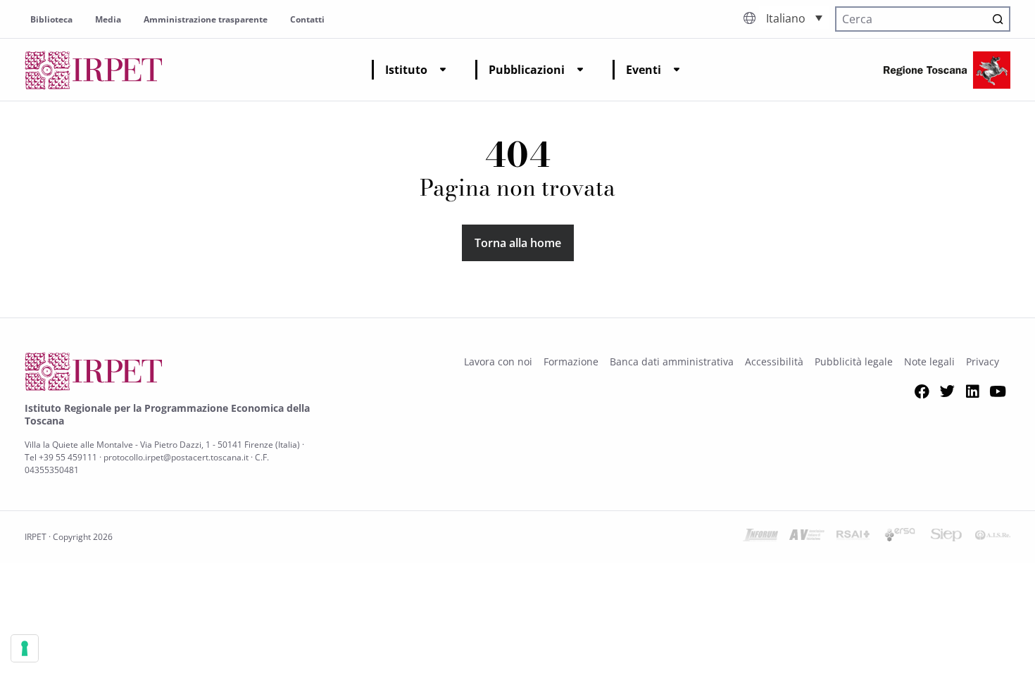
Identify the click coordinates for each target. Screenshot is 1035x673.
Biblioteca (51, 19)
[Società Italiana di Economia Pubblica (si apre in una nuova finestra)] (946, 537)
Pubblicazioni (527, 69)
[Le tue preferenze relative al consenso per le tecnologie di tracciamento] (24, 648)
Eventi (643, 69)
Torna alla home (518, 243)
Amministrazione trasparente (206, 19)
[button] (794, 17)
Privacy (982, 361)
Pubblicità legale (854, 361)
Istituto (406, 69)
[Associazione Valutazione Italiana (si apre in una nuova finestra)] (806, 537)
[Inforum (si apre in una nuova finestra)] (760, 537)
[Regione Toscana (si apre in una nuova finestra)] (947, 70)
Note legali (929, 361)
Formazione (571, 361)
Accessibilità (774, 361)
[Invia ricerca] (997, 19)
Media (108, 19)
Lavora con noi (498, 361)
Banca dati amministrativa (672, 361)
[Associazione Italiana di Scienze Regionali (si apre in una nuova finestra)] (992, 537)
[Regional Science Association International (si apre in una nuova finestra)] (853, 537)
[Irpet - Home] (94, 70)
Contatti (307, 19)
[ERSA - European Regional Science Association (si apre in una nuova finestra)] (899, 537)
